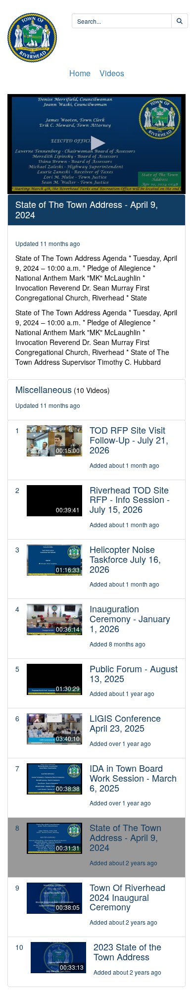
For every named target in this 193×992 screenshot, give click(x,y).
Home (80, 73)
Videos (111, 73)
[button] (96, 143)
